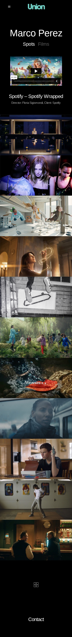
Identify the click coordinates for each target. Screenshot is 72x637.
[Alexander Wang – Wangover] (36, 175)
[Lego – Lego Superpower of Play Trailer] (36, 216)
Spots (29, 44)
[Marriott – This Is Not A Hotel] (36, 135)
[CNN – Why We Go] (36, 418)
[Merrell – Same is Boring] (36, 378)
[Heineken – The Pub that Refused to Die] (36, 540)
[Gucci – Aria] (36, 337)
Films (43, 44)
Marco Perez (36, 33)
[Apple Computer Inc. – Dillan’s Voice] (36, 459)
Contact (36, 619)
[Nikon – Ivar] (36, 297)
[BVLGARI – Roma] (36, 256)
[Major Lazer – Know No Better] (36, 499)
